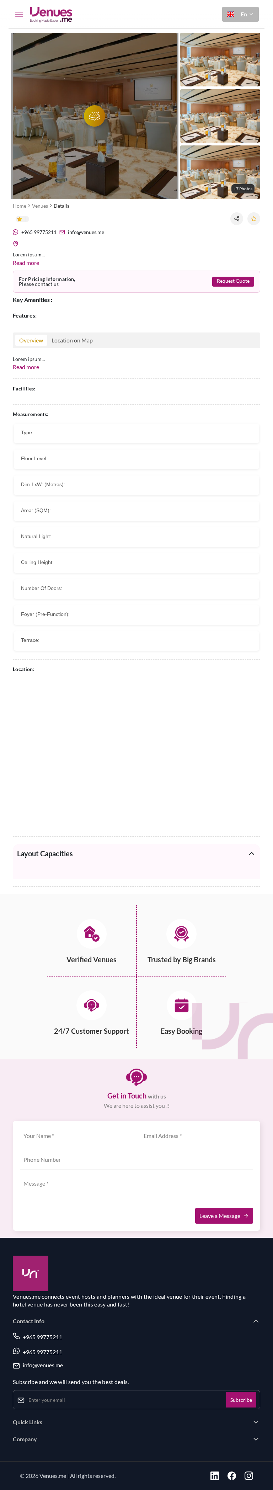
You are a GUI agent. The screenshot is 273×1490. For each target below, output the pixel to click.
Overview (31, 340)
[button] (240, 14)
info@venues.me (43, 1365)
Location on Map (72, 340)
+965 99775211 (42, 1337)
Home (19, 206)
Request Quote (233, 280)
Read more (26, 262)
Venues (40, 206)
